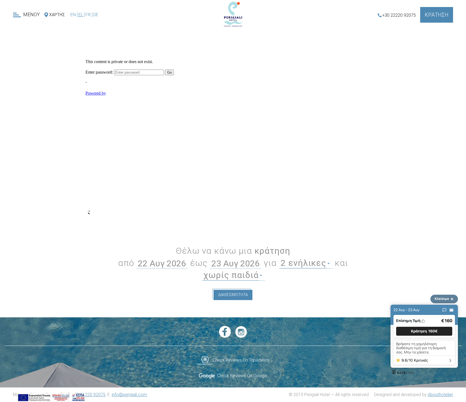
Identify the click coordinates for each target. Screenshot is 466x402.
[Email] (451, 310)
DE (95, 14)
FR (88, 14)
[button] (424, 331)
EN (73, 14)
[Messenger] (444, 310)
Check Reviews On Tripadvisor (241, 360)
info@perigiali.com (129, 394)
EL (80, 14)
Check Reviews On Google (241, 375)
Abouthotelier (440, 394)
